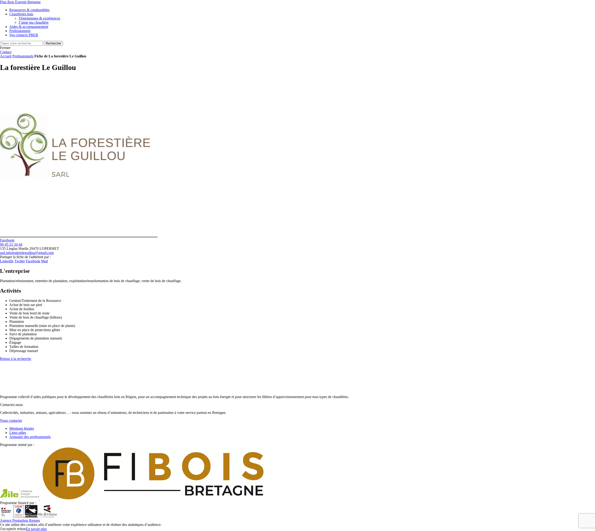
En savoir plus (36, 529)
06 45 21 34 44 (11, 244)
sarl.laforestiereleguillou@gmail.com (27, 253)
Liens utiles (17, 433)
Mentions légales (21, 428)
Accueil (5, 56)
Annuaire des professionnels (30, 437)
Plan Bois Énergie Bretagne (20, 2)
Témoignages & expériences (39, 18)
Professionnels (22, 56)
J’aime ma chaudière (34, 22)
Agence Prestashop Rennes (20, 520)
